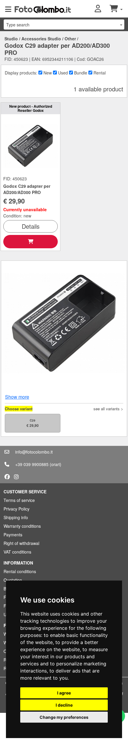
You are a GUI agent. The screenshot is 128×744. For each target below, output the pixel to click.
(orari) (55, 464)
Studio (11, 39)
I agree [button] (64, 692)
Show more (17, 396)
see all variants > (108, 408)
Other (70, 39)
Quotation (13, 580)
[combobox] (64, 24)
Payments (13, 535)
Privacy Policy (16, 509)
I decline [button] (64, 705)
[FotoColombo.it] (42, 9)
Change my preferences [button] (64, 717)
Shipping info (16, 517)
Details (31, 226)
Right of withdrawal (21, 543)
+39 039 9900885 (32, 464)
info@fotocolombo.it (34, 452)
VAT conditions (17, 552)
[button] (102, 9)
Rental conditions (20, 571)
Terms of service (19, 500)
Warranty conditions (22, 526)
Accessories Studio (41, 39)
